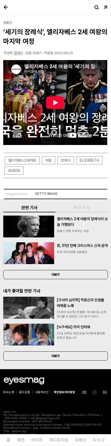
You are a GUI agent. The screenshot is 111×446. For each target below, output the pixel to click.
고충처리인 (41, 392)
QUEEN (14, 170)
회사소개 (8, 392)
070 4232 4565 (16, 418)
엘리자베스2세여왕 (22, 160)
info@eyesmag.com (45, 418)
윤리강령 (24, 392)
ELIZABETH (89, 160)
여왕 (48, 160)
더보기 (55, 274)
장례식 (66, 160)
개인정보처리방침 (64, 392)
